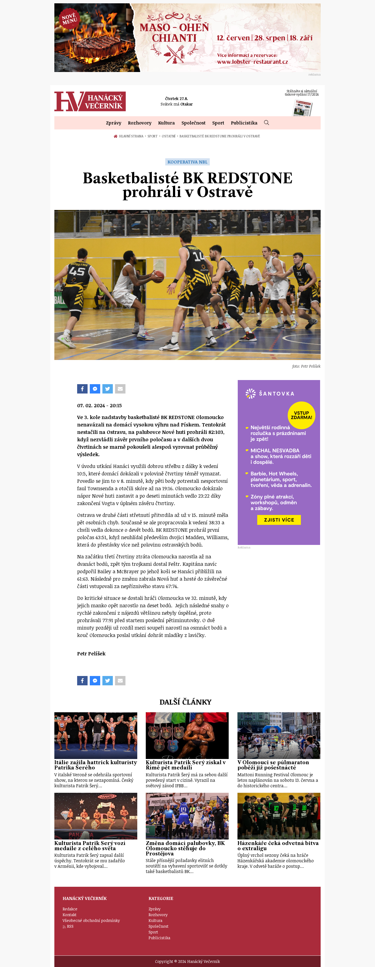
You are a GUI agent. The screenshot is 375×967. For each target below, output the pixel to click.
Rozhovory (140, 123)
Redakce (70, 908)
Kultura (166, 123)
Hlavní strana (132, 136)
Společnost (193, 123)
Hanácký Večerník (90, 101)
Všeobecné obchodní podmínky (91, 920)
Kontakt (70, 914)
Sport (218, 123)
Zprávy (113, 123)
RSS (70, 926)
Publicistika (244, 123)
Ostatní (170, 136)
